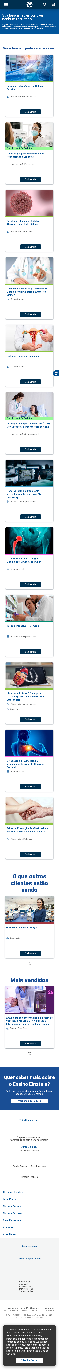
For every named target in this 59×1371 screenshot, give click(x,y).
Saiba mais (30, 112)
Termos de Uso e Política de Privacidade (29, 1308)
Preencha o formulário (29, 1101)
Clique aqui (24, 1282)
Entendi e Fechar (29, 1360)
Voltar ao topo (30, 1120)
